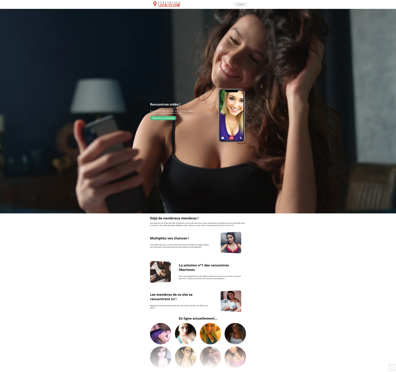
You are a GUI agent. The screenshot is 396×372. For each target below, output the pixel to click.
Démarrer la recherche (163, 118)
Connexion (240, 4)
